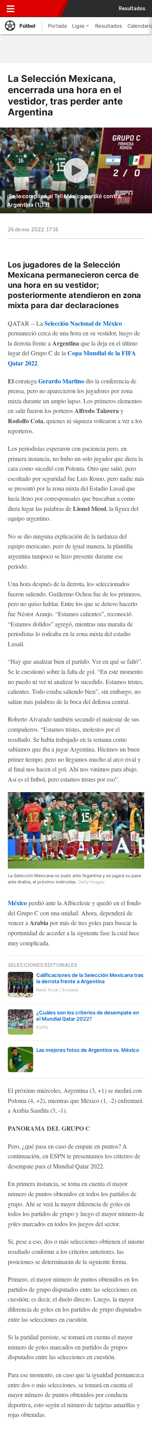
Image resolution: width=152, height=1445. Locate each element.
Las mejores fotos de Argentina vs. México (87, 1050)
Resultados (132, 8)
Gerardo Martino (61, 380)
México (17, 902)
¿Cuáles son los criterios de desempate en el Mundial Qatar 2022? (87, 1015)
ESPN (41, 8)
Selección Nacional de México (82, 323)
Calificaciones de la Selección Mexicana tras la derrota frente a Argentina (89, 978)
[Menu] (10, 8)
